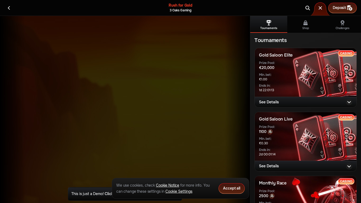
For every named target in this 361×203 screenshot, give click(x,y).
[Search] (307, 8)
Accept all (231, 188)
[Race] (320, 8)
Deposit (339, 7)
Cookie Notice (167, 185)
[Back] (9, 8)
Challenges (342, 28)
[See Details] (349, 102)
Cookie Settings (178, 191)
